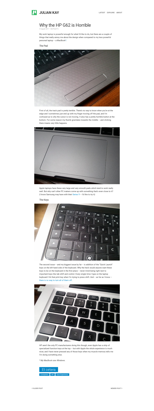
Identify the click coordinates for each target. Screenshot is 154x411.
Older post (38, 388)
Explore (111, 13)
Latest (102, 13)
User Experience (62, 375)
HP (52, 375)
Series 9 (76, 194)
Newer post (116, 388)
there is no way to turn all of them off (55, 280)
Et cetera (49, 369)
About (119, 13)
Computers (44, 375)
